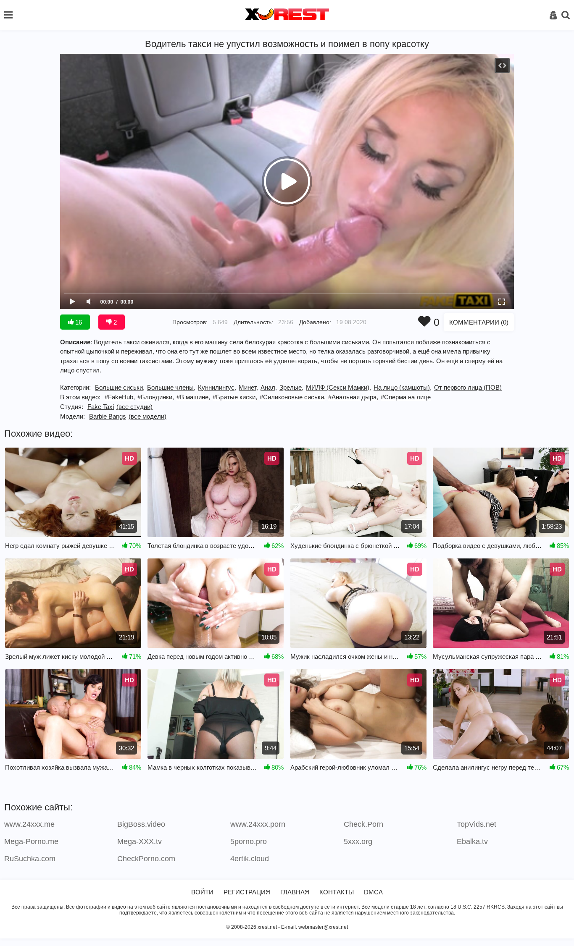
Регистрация (247, 892)
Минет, (248, 387)
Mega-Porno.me (31, 841)
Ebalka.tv (472, 841)
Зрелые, (291, 387)
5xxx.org (358, 841)
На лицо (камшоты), (403, 387)
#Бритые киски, (235, 397)
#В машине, (193, 397)
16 (78, 322)
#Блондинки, (155, 397)
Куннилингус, (217, 387)
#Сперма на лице (406, 397)
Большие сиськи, (120, 387)
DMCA (373, 892)
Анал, (269, 387)
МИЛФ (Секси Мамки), (338, 387)
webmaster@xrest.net (323, 927)
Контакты (336, 892)
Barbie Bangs (107, 416)
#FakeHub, (120, 397)
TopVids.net (476, 824)
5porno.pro (248, 841)
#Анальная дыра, (353, 397)
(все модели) (147, 416)
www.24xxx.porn (257, 824)
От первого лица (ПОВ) (468, 387)
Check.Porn (363, 824)
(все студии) (134, 406)
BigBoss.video (141, 824)
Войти (202, 892)
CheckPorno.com (146, 858)
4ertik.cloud (249, 858)
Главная (294, 892)
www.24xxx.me (29, 824)
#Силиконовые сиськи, (293, 397)
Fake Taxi (100, 406)
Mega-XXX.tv (139, 841)
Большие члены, (171, 387)
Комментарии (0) (478, 322)
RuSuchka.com (29, 858)
